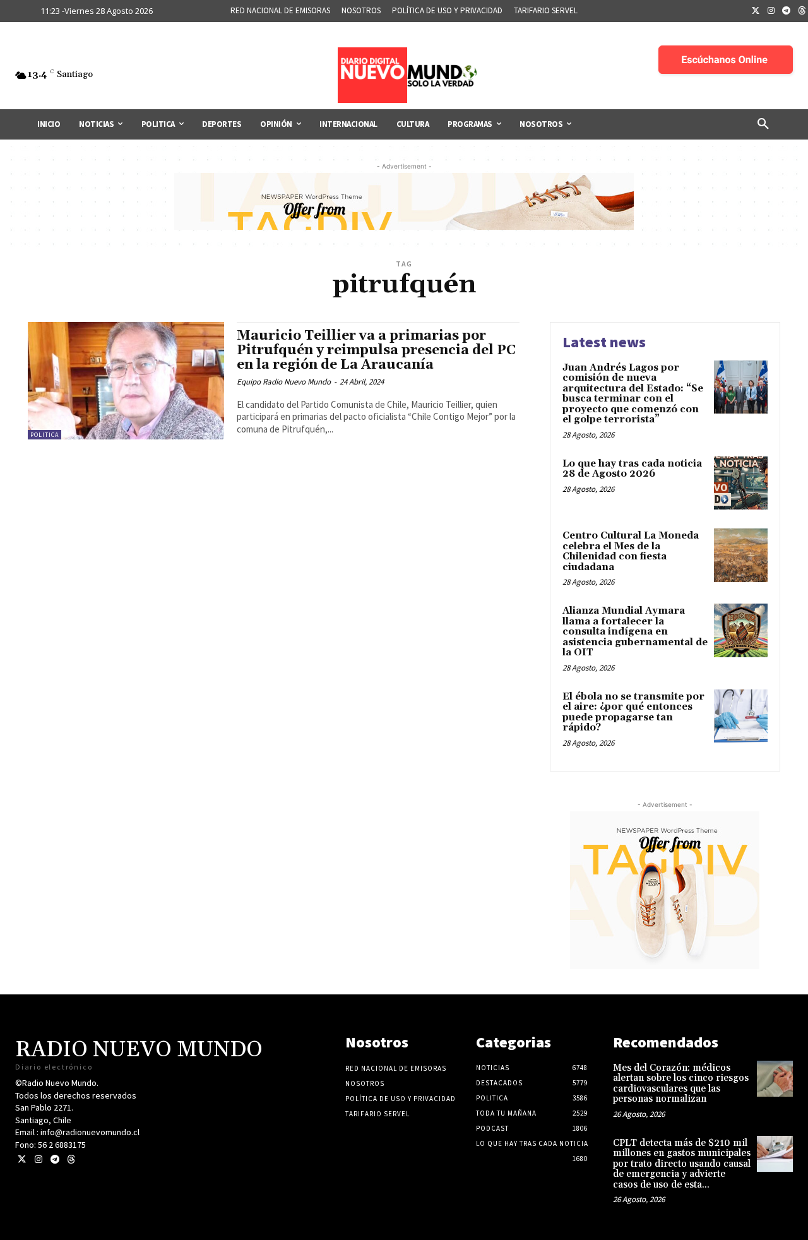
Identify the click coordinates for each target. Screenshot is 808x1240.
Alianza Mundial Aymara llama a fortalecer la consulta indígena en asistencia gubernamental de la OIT (635, 632)
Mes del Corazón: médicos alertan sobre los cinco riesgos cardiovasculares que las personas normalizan (681, 1084)
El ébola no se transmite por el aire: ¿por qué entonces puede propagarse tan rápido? (633, 712)
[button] (763, 124)
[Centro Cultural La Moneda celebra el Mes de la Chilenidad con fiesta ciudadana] (741, 555)
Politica (44, 435)
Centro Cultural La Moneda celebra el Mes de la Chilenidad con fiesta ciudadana (630, 551)
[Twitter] (755, 11)
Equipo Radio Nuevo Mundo (284, 381)
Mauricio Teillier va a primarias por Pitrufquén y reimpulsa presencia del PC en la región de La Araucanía (376, 350)
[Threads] (71, 1159)
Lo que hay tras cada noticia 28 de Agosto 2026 (632, 469)
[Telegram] (786, 11)
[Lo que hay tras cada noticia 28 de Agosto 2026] (741, 483)
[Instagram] (771, 11)
